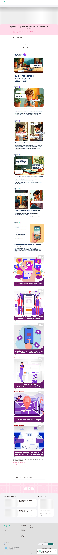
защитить (31, 49)
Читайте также (9, 496)
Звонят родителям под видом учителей (19, 462)
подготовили (32, 46)
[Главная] (7, 1)
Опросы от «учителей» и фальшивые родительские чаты (22, 466)
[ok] (25, 488)
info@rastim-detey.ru (7, 530)
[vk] (32, 488)
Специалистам (44, 548)
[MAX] (49, 1)
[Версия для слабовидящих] (51, 4)
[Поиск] (49, 4)
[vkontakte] (51, 1)
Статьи (31, 525)
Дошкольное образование (23, 527)
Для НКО (49, 548)
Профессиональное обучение (24, 536)
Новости (40, 496)
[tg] (29, 488)
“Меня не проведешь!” (16, 464)
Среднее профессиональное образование (24, 533)
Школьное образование (23, 530)
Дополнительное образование (23, 538)
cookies (47, 552)
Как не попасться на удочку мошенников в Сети (21, 471)
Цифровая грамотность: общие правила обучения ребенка (23, 468)
